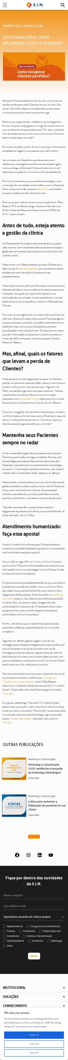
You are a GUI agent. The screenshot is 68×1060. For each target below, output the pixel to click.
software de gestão (28, 269)
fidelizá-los (41, 189)
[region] (34, 1034)
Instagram (27, 719)
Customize (34, 1044)
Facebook (15, 719)
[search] (62, 5)
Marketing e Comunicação (23, 26)
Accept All (34, 1035)
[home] (35, 5)
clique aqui (7, 694)
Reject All (34, 1053)
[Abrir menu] (5, 5)
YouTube (6, 723)
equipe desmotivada (29, 399)
